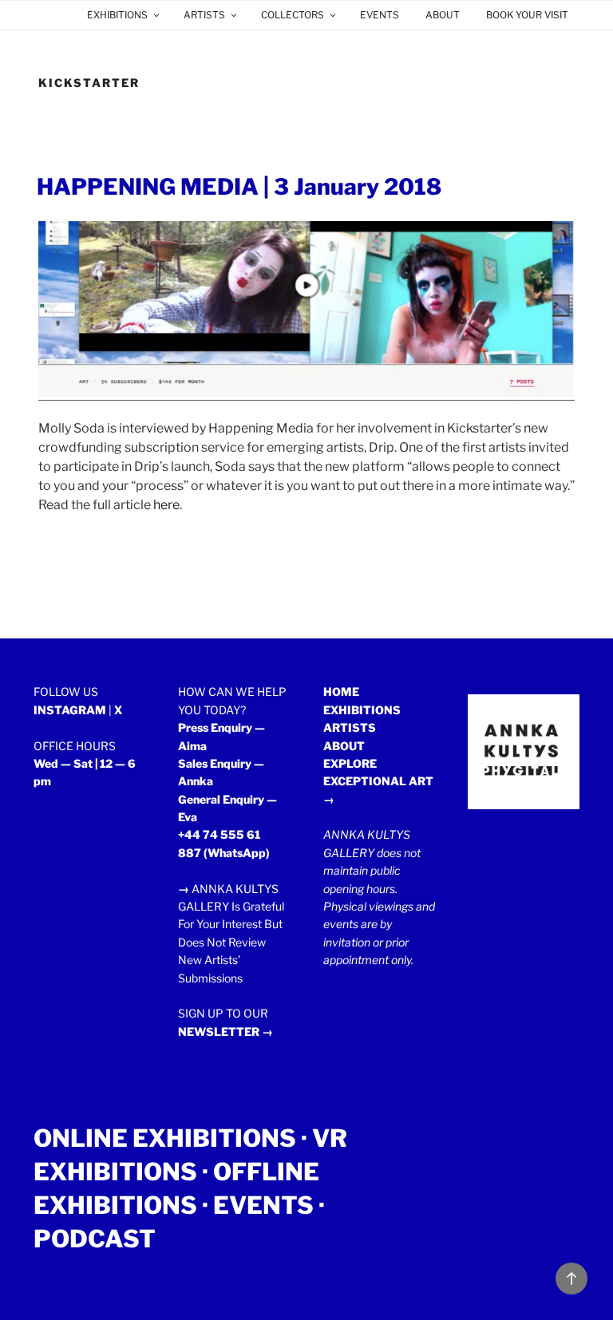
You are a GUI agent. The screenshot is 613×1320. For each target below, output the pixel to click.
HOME (341, 691)
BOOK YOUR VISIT (527, 15)
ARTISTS (204, 15)
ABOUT (442, 15)
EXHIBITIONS (117, 15)
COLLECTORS (292, 15)
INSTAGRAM (70, 710)
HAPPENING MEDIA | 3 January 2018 (239, 186)
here (166, 504)
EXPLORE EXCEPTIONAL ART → (378, 781)
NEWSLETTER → (225, 1031)
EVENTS (379, 15)
